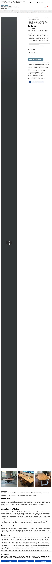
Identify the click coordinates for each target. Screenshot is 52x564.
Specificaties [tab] (46, 492)
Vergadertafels (41, 23)
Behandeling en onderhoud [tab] (24, 492)
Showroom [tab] (13, 495)
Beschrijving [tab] (4, 492)
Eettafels (30, 21)
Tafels (35, 17)
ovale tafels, (27, 531)
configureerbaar (35, 67)
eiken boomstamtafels (35, 531)
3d (31, 67)
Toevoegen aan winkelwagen (35, 59)
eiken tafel (30, 69)
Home (29, 17)
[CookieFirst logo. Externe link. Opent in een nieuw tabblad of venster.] (1, 553)
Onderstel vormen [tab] (5, 495)
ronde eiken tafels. (46, 531)
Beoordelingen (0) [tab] (33, 495)
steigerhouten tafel (40, 522)
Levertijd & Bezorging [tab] (36, 492)
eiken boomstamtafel (43, 67)
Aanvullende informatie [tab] (22, 495)
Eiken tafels (39, 17)
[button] (2, 479)
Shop (32, 17)
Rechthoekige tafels (36, 22)
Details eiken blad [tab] (12, 492)
